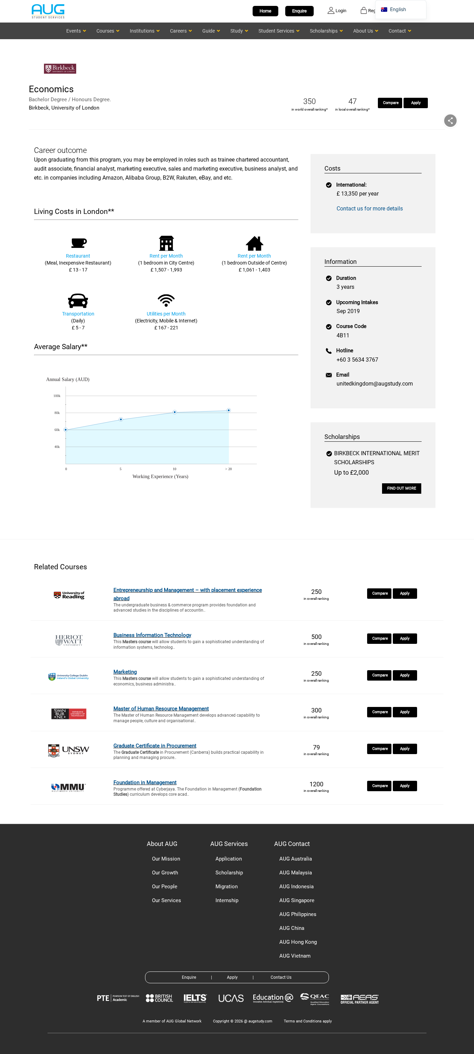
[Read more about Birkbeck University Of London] (62, 79)
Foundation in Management (145, 782)
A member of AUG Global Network (172, 1021)
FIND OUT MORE (401, 488)
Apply (416, 103)
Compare (391, 103)
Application (228, 859)
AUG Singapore (296, 900)
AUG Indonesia (296, 886)
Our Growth (165, 873)
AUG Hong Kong (298, 942)
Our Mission (166, 859)
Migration (226, 886)
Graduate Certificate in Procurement (154, 746)
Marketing (125, 672)
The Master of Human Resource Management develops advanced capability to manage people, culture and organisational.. (186, 718)
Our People (164, 886)
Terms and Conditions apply (308, 1021)
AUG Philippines (297, 914)
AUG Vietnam (295, 956)
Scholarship (229, 873)
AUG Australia (295, 859)
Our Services (166, 900)
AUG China (291, 928)
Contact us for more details (370, 208)
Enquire (299, 11)
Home (265, 11)
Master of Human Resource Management (161, 709)
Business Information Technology (152, 635)
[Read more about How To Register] (360, 1008)
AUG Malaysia (295, 873)
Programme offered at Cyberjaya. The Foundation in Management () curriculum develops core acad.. (187, 792)
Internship (226, 900)
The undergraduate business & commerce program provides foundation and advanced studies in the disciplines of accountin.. (184, 608)
